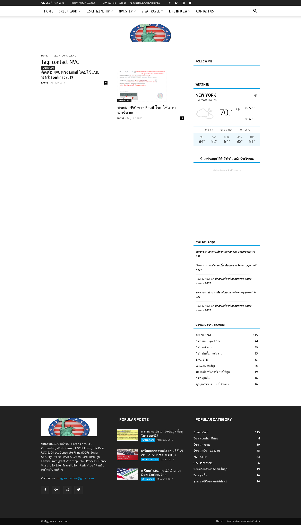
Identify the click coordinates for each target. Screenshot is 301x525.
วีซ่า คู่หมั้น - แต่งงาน (209, 353)
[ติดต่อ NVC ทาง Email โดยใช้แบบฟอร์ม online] (150, 86)
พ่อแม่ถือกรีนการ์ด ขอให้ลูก (213, 372)
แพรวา (44, 82)
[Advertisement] (226, 198)
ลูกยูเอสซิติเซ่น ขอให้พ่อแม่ (213, 384)
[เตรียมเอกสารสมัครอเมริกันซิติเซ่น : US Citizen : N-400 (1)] (127, 454)
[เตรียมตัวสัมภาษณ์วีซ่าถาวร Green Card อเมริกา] (127, 474)
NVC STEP (125, 11)
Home (48, 11)
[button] (255, 11)
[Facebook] (170, 3)
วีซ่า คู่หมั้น (203, 378)
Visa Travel (151, 11)
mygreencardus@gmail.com (75, 478)
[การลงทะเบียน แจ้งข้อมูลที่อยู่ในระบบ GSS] (127, 435)
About (122, 2)
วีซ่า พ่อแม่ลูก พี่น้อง (208, 341)
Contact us (205, 11)
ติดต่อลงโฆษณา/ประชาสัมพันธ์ (145, 2)
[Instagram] (183, 3)
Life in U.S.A (178, 11)
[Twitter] (190, 3)
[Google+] (176, 3)
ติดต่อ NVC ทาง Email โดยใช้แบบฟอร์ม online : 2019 (70, 75)
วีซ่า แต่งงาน (204, 347)
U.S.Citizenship (98, 11)
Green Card (68, 11)
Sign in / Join (109, 2)
